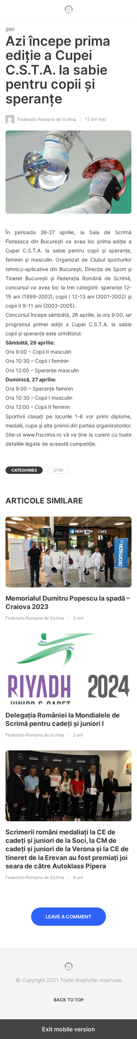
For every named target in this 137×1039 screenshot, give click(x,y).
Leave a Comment (69, 917)
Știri (9, 29)
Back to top (69, 999)
